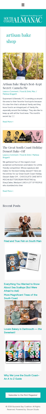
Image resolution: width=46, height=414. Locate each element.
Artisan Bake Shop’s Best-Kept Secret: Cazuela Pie (22, 86)
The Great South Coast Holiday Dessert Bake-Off (22, 149)
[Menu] (23, 5)
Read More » (8, 122)
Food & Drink (25, 91)
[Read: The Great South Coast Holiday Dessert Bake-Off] (23, 136)
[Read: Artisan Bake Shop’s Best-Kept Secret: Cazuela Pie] (23, 66)
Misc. (34, 91)
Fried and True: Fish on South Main (22, 241)
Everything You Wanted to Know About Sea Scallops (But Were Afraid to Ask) (22, 287)
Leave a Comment (10, 91)
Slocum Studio (33, 409)
